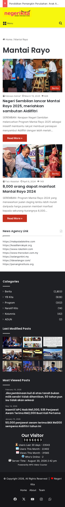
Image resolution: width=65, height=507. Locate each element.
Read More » (14, 138)
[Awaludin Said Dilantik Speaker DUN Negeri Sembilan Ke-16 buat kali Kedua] (32, 354)
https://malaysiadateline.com (19, 241)
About (32, 490)
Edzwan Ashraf (13, 96)
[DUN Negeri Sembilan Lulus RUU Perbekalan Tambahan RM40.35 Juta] (12, 354)
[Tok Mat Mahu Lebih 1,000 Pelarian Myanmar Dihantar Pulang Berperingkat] (12, 366)
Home (8, 39)
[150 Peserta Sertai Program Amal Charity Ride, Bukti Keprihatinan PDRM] (52, 354)
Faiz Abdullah (12, 181)
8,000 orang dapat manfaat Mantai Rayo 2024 (29, 189)
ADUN (8, 319)
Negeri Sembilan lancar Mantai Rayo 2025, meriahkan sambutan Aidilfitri (31, 106)
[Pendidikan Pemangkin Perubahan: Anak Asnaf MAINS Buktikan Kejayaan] (52, 342)
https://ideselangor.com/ (17, 260)
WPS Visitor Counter (38, 465)
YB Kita (9, 297)
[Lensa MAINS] (32, 342)
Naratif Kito (11, 308)
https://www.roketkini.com (18, 249)
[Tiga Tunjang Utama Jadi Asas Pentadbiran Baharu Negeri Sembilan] (32, 366)
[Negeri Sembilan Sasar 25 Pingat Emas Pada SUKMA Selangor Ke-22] (52, 366)
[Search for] (60, 23)
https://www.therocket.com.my (20, 252)
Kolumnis (10, 313)
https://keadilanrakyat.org (17, 245)
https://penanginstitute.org (18, 264)
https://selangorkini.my (16, 256)
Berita (8, 291)
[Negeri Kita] (17, 13)
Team (42, 490)
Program (10, 302)
